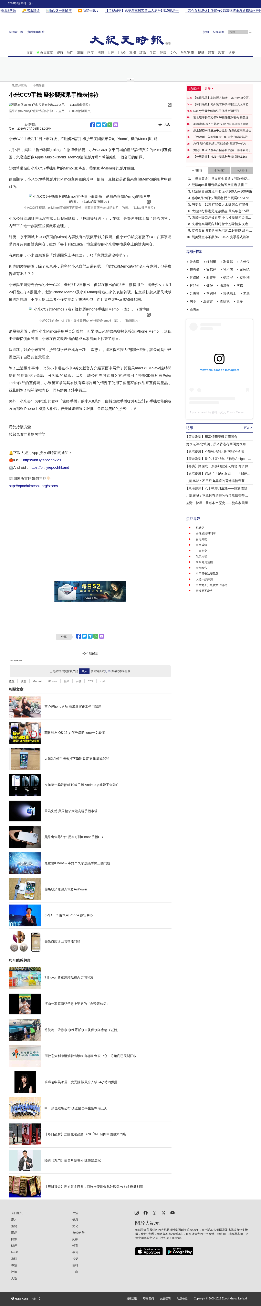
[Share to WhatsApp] (109, 124)
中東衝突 (201, 550)
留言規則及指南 (16, 660)
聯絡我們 (148, 1298)
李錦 (240, 285)
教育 (221, 52)
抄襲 (23, 681)
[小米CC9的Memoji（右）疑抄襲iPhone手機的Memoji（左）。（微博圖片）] (90, 312)
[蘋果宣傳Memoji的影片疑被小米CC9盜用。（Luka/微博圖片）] (90, 104)
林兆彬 (194, 285)
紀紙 (201, 52)
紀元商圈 (218, 32)
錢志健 (194, 269)
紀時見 (200, 527)
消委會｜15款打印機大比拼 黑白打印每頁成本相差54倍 (222, 205)
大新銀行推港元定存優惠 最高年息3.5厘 (220, 211)
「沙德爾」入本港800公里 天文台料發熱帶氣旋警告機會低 (221, 137)
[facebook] (146, 1212)
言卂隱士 (229, 293)
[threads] (155, 1212)
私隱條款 (182, 1298)
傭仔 (209, 285)
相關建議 (131, 1298)
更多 (240, 301)
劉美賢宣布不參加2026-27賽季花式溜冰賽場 (222, 237)
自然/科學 (187, 52)
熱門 (70, 52)
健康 (163, 52)
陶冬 (193, 301)
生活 (153, 52)
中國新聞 (38, 85)
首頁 (29, 52)
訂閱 (108, 671)
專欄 (132, 52)
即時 (60, 52)
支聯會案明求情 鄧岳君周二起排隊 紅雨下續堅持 (222, 231)
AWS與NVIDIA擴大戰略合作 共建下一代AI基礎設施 (221, 144)
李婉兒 (211, 293)
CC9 (90, 681)
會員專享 (46, 52)
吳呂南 (228, 269)
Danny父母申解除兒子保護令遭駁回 (216, 110)
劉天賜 (228, 261)
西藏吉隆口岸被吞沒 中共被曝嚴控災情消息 (221, 218)
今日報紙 (17, 1213)
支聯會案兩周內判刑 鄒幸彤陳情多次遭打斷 (221, 224)
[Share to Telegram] (104, 124)
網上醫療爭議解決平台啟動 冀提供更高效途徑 (222, 130)
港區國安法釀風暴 (207, 573)
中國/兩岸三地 (18, 85)
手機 (78, 681)
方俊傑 (245, 261)
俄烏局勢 (201, 556)
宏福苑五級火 (204, 590)
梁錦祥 (211, 269)
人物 (14, 1278)
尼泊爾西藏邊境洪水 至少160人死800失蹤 (222, 191)
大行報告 (201, 567)
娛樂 (231, 52)
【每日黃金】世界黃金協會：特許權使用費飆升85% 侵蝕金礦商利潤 (221, 179)
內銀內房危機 (204, 562)
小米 (102, 681)
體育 (211, 52)
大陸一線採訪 (204, 579)
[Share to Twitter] (98, 124)
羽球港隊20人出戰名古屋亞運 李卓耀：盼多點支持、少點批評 (222, 124)
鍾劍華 (211, 261)
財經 (111, 52)
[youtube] (172, 1212)
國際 (100, 52)
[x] (163, 1212)
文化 (173, 52)
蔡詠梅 (245, 277)
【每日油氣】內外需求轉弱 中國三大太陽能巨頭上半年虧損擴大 (222, 104)
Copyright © (201, 1298)
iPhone (52, 681)
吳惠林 (194, 293)
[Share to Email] (115, 124)
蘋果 (66, 681)
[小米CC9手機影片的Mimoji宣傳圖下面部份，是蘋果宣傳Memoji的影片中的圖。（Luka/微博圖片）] (90, 199)
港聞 (80, 52)
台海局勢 (201, 539)
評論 (142, 52)
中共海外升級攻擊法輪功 (211, 585)
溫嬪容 (208, 301)
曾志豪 (194, 261)
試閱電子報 (16, 32)
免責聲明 (165, 1298)
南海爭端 (201, 545)
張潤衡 (225, 285)
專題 (14, 1265)
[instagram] (137, 1212)
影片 (14, 1219)
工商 (75, 1271)
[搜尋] (250, 32)
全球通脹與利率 (206, 533)
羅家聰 (245, 269)
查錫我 (225, 301)
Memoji (37, 681)
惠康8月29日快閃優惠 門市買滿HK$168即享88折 (222, 198)
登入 (84, 671)
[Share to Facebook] (92, 124)
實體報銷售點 (35, 32)
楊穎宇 (228, 277)
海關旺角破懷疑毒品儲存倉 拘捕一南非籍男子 (222, 150)
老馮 (246, 293)
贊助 (206, 32)
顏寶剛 (211, 277)
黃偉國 (194, 277)
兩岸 (90, 52)
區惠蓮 (194, 309)
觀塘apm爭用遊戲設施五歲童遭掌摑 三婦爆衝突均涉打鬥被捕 (221, 185)
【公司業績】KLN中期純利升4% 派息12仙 (220, 156)
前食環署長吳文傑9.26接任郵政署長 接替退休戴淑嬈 (222, 117)
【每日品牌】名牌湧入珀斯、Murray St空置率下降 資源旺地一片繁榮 (222, 98)
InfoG (122, 52)
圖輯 (75, 1265)
